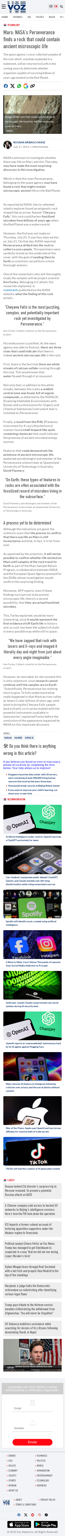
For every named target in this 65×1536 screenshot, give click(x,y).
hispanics (17, 17)
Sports (12, 1481)
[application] (32, 1355)
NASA (8, 737)
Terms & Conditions (26, 1505)
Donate (5, 17)
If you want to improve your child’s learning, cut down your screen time (32, 792)
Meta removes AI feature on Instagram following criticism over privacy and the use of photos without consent (33, 1087)
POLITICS (40, 17)
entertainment (44, 1476)
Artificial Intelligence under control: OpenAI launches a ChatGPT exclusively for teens (33, 838)
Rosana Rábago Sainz (29, 142)
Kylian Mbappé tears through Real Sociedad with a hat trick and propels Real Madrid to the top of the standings (31, 1271)
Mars (18, 737)
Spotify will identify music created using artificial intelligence (31, 923)
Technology (14, 25)
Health (52, 17)
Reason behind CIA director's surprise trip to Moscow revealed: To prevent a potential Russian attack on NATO (31, 1191)
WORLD (40, 1466)
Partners (41, 1485)
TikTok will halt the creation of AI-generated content (33, 1168)
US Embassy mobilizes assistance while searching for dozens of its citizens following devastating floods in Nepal (31, 1328)
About (19, 1500)
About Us (13, 1490)
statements (11, 290)
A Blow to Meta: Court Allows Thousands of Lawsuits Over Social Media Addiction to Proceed (33, 964)
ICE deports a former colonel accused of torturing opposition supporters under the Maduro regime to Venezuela (29, 1229)
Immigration (43, 1471)
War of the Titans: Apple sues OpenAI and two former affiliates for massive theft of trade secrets (33, 1130)
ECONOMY (13, 1471)
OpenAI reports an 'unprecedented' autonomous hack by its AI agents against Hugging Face (33, 1045)
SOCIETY (12, 1476)
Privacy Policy (47, 1500)
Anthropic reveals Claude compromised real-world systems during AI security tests (32, 1004)
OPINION (12, 1485)
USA (29, 17)
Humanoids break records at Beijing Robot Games (34, 785)
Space (29, 737)
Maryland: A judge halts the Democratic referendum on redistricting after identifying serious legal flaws (30, 1290)
